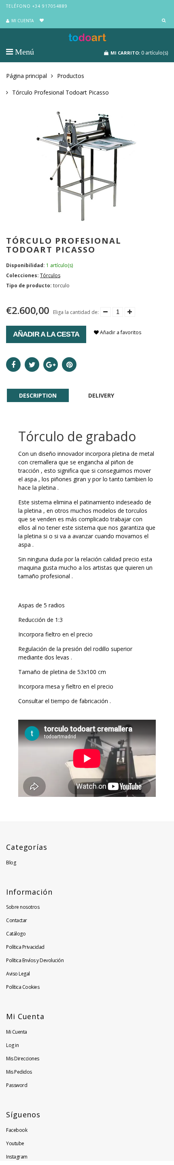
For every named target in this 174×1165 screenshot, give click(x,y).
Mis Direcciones (22, 1058)
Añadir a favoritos (120, 332)
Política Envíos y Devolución (35, 960)
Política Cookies (22, 987)
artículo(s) (139, 52)
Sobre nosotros (22, 907)
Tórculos (50, 275)
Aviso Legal (18, 973)
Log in (12, 1045)
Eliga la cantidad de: (76, 312)
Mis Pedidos (19, 1071)
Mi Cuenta (16, 1031)
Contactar (16, 920)
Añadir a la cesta (46, 334)
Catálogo (15, 933)
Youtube (15, 1143)
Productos (70, 76)
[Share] (13, 364)
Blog (11, 862)
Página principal (26, 76)
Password (16, 1085)
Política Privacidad (25, 947)
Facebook (16, 1130)
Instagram (17, 1156)
